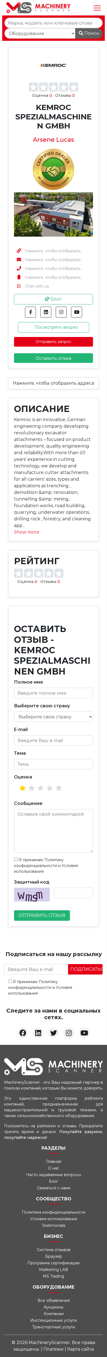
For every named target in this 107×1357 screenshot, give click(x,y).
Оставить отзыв (53, 358)
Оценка (23, 777)
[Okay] (31, 788)
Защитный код (31, 882)
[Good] (40, 788)
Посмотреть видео (55, 327)
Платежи (54, 1349)
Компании (54, 1313)
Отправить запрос (53, 341)
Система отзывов (54, 1249)
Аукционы (53, 1307)
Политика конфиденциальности (53, 1212)
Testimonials (53, 1225)
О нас (53, 1168)
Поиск (91, 33)
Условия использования (53, 1218)
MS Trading (53, 1276)
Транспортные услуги (53, 1326)
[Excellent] (58, 788)
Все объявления (54, 1300)
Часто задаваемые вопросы (53, 1174)
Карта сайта (80, 1349)
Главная (53, 1161)
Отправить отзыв (42, 915)
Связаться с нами (54, 1187)
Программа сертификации (53, 1262)
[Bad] (22, 788)
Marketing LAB (53, 1269)
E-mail (21, 729)
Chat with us (37, 286)
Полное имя (28, 682)
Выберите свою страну (42, 705)
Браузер (53, 1256)
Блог (56, 299)
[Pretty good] (49, 788)
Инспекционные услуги (53, 1320)
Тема (20, 753)
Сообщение (28, 803)
